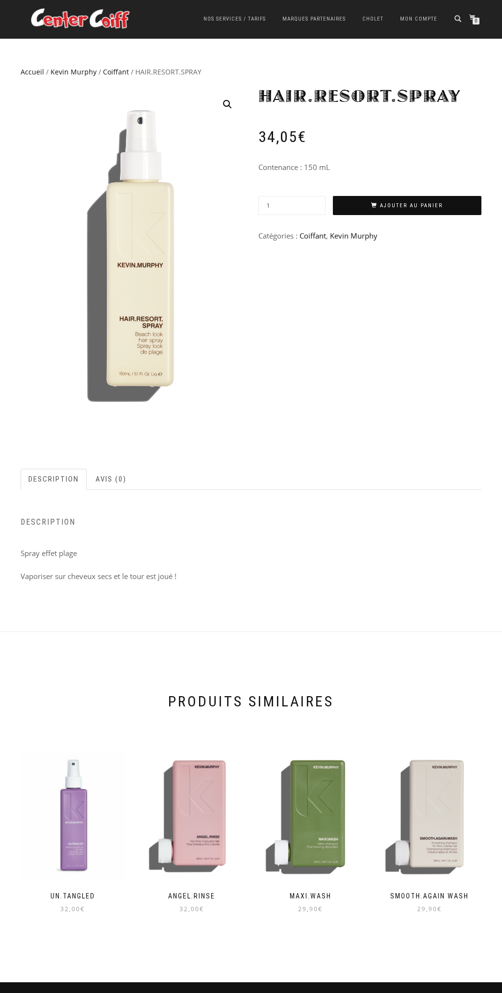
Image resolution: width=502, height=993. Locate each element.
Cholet (372, 19)
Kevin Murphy (73, 71)
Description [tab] (53, 479)
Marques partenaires (314, 19)
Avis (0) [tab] (111, 479)
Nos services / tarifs (234, 19)
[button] (227, 104)
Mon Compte (418, 19)
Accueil (32, 71)
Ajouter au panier (411, 205)
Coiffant (116, 71)
